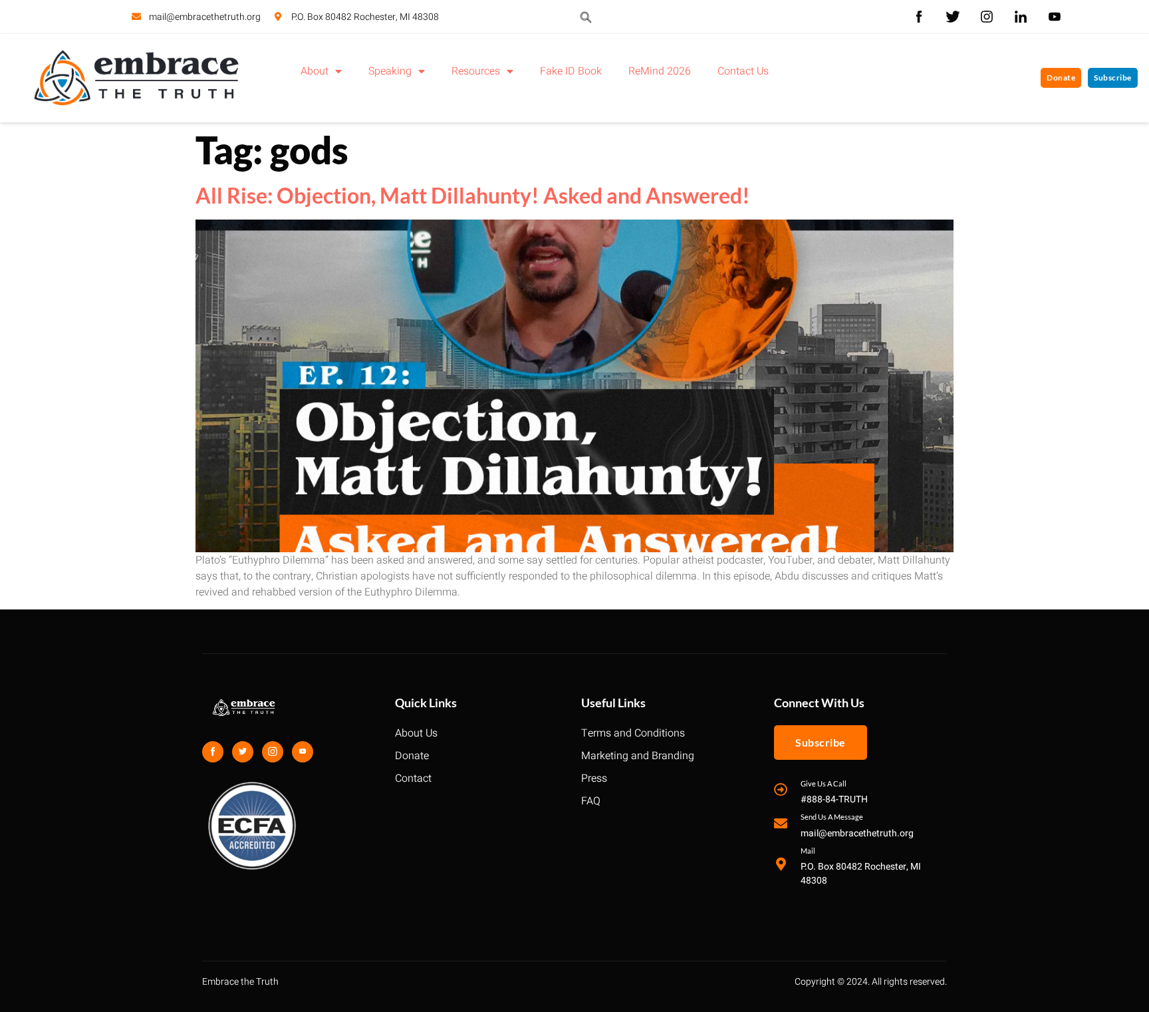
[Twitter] (242, 751)
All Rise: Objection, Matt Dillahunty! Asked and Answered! (472, 195)
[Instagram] (272, 751)
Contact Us (743, 71)
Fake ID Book (571, 71)
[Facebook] (212, 751)
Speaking (390, 71)
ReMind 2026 (659, 71)
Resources (475, 71)
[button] (586, 16)
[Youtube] (302, 751)
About (314, 71)
